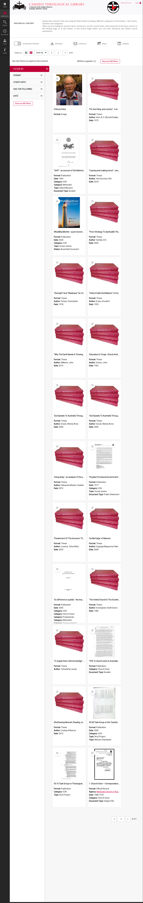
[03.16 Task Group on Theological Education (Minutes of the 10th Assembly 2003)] (69, 764)
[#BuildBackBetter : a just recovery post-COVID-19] (69, 212)
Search (5, 25)
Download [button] (56, 43)
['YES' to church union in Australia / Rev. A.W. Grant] (104, 641)
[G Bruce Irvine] (69, 89)
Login (5, 44)
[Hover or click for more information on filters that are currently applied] (94, 61)
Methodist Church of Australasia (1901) (114, 792)
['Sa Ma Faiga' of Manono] (104, 519)
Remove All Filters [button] (110, 61)
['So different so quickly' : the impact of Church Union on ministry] (69, 580)
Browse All (5, 16)
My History (5, 35)
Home (5, 7)
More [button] (5, 53)
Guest (129, 3)
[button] (80, 43)
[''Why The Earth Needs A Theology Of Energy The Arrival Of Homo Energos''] (69, 335)
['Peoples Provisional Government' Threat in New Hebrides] (104, 457)
